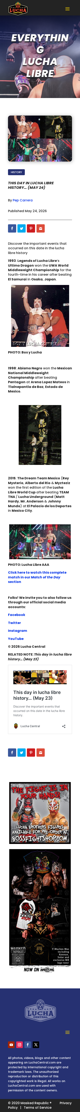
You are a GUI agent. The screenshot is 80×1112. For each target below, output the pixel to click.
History (16, 172)
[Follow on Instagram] (19, 1044)
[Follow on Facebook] (27, 1044)
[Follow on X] (36, 1044)
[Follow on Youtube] (11, 1044)
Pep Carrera (23, 200)
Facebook (16, 614)
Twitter (14, 622)
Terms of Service (37, 1107)
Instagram (17, 630)
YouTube (16, 638)
